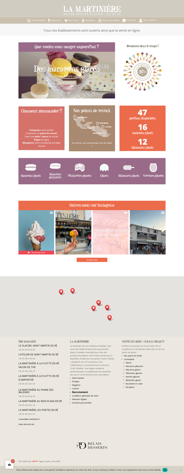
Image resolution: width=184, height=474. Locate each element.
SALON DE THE (29, 367)
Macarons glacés (133, 369)
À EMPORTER (27, 379)
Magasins (76, 385)
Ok (165, 470)
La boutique (129, 359)
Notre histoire (78, 378)
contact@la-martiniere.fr (29, 419)
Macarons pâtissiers (134, 366)
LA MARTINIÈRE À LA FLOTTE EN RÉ (38, 363)
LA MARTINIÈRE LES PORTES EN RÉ (38, 410)
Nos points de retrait (133, 355)
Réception (130, 387)
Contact (75, 388)
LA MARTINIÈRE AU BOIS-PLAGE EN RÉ (40, 401)
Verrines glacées (133, 376)
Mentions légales (79, 399)
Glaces (128, 362)
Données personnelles (82, 402)
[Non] (180, 470)
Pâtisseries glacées (134, 373)
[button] (94, 308)
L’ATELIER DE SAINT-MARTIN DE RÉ (38, 354)
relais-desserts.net (26, 424)
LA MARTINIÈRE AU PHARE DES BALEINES (35, 391)
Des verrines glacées (66, 70)
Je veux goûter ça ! (67, 83)
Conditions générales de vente (85, 395)
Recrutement (80, 392)
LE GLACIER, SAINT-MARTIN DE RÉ (37, 345)
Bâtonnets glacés (133, 380)
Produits (75, 381)
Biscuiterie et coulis (134, 383)
